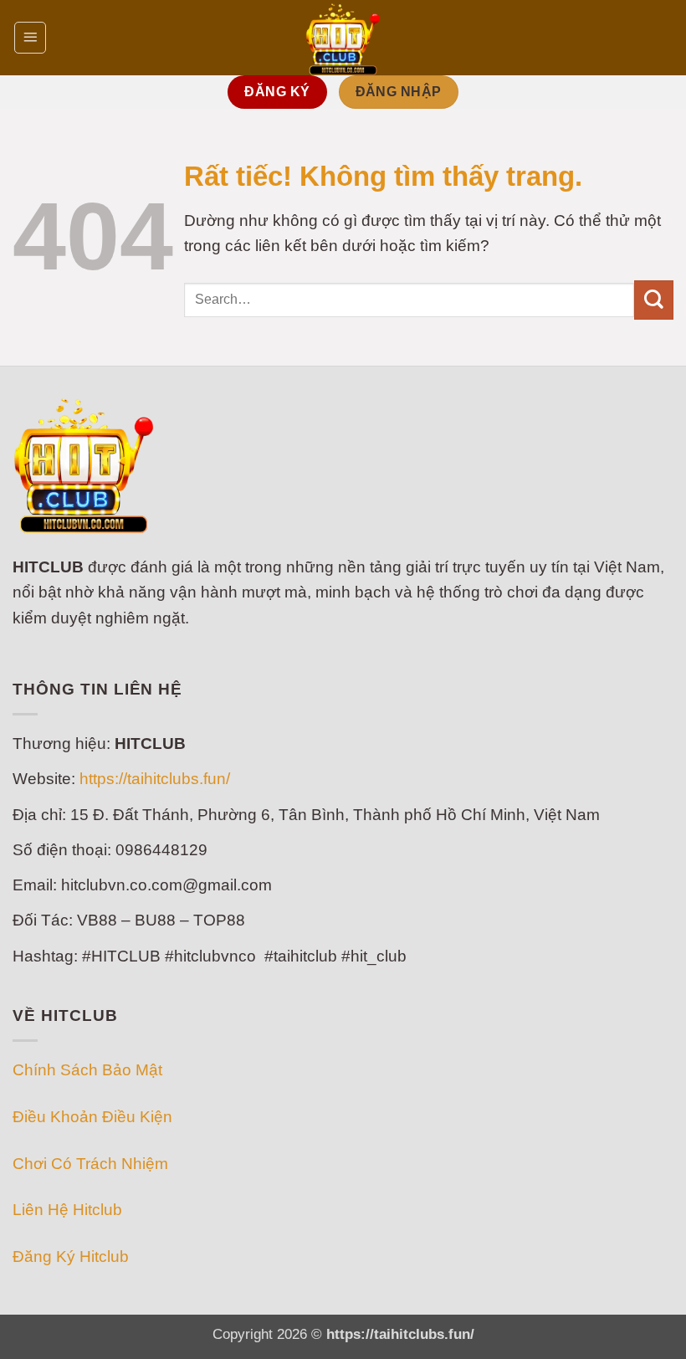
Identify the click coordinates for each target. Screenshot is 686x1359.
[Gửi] (653, 300)
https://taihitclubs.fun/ (154, 778)
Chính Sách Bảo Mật (87, 1070)
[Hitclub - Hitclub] (343, 37)
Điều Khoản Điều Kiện (92, 1117)
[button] (30, 38)
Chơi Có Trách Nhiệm (90, 1163)
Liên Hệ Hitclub (67, 1209)
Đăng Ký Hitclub (71, 1256)
